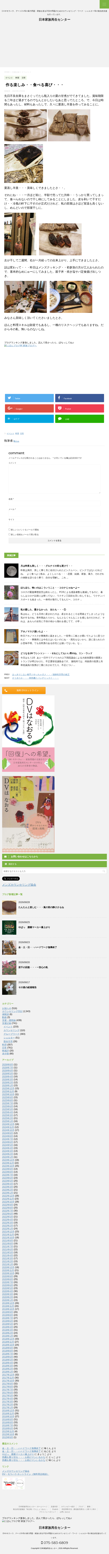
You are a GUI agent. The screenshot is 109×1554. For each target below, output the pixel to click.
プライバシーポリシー (47, 1512)
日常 (22, 433)
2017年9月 (7, 1383)
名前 (11, 499)
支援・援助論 (9, 1020)
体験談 (5, 1014)
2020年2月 (7, 1297)
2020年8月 (7, 1279)
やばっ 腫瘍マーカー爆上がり (34, 927)
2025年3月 (7, 1115)
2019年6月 (7, 1321)
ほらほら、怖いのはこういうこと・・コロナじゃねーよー (50, 587)
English (55, 1509)
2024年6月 (7, 1142)
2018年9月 (7, 1348)
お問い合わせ (65, 1512)
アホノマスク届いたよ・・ (34, 631)
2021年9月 (7, 1240)
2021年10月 (8, 1237)
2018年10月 (8, 1345)
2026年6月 (7, 1070)
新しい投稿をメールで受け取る (25, 534)
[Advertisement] (54, 46)
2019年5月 (7, 1324)
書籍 (88, 1507)
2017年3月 (7, 1401)
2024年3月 (7, 1151)
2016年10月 (8, 1416)
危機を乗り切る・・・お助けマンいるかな (23, 1457)
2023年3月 (7, 1187)
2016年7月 (7, 1425)
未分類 (5, 1053)
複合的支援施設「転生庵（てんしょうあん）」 (31, 1509)
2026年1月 (7, 1085)
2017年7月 (7, 1389)
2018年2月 (7, 1369)
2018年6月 (7, 1357)
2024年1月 (7, 1157)
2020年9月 (7, 1276)
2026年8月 (7, 1064)
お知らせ (6, 1008)
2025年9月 (7, 1097)
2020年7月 (7, 1282)
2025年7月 (7, 1103)
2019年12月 (8, 1303)
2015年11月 (8, 1431)
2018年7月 (7, 1354)
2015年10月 (8, 1434)
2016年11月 (8, 1413)
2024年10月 (8, 1130)
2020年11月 (8, 1270)
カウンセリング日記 (12, 1011)
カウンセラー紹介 (68, 1507)
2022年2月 (7, 1225)
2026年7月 (7, 1067)
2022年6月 (7, 1213)
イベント (10, 433)
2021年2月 (7, 1261)
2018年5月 (7, 1360)
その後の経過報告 (27, 987)
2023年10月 (8, 1166)
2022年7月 (7, 1210)
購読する (12, 864)
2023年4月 (7, 1184)
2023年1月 (7, 1193)
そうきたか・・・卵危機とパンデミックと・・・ (35, 678)
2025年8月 (7, 1100)
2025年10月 (8, 1094)
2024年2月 (7, 1154)
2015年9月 (7, 1437)
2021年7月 (7, 1246)
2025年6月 (7, 1106)
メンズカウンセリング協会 (19, 884)
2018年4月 (7, 1363)
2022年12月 (8, 1196)
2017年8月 (7, 1386)
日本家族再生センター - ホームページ (33, 1507)
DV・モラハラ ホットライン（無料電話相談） (25, 1474)
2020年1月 (7, 1300)
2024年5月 (7, 1145)
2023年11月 (8, 1163)
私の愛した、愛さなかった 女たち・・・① (43, 609)
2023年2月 (7, 1190)
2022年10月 (8, 1202)
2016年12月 (8, 1410)
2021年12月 (8, 1231)
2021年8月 (7, 1243)
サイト (11, 519)
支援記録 (6, 1023)
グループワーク (11, 1034)
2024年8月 (7, 1136)
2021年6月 (7, 1249)
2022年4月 (7, 1219)
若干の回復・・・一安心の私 (33, 967)
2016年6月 (7, 1428)
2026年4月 (7, 1076)
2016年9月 (7, 1419)
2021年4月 (7, 1255)
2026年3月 (7, 1079)
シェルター (9, 1038)
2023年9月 (7, 1169)
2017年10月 (8, 1380)
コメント (12, 463)
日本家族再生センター (54, 19)
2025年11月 (8, 1091)
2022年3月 (7, 1222)
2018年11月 (8, 1342)
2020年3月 (7, 1294)
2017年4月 (7, 1398)
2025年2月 (7, 1118)
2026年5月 (7, 1073)
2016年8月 (7, 1422)
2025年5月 (7, 1109)
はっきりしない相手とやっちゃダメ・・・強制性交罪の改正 (41, 674)
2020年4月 (7, 1291)
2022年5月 (7, 1216)
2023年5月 (7, 1181)
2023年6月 (7, 1178)
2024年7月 (7, 1139)
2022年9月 (7, 1205)
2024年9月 (7, 1133)
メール (12, 509)
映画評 (5, 1050)
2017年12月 (8, 1375)
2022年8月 (7, 1208)
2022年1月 (7, 1228)
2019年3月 (7, 1330)
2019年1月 (7, 1336)
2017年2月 (7, 1404)
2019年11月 (8, 1306)
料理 (17, 433)
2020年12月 (8, 1267)
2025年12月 (8, 1088)
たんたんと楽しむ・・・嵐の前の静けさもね (41, 907)
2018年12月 (8, 1339)
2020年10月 (8, 1273)
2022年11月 (8, 1199)
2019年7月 (7, 1318)
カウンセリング (11, 1030)
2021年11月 (8, 1234)
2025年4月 (7, 1112)
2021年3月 (7, 1258)
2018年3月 (7, 1366)
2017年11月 (8, 1377)
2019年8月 (7, 1315)
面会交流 (8, 1041)
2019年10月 (8, 1309)
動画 (4, 1017)
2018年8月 (7, 1351)
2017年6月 (7, 1392)
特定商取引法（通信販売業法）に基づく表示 (79, 1509)
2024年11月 (8, 1127)
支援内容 (54, 1507)
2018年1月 (7, 1372)
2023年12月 (8, 1160)
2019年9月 (7, 1312)
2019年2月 (7, 1333)
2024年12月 (8, 1124)
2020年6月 (7, 1285)
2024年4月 (7, 1148)
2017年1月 (7, 1407)
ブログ (80, 1507)
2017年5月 (7, 1395)
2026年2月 (7, 1082)
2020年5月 (7, 1288)
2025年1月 (7, 1121)
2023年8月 (7, 1172)
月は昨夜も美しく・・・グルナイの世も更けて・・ (47, 566)
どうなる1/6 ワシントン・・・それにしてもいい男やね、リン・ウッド (56, 653)
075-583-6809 (55, 1543)
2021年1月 (7, 1264)
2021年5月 (7, 1252)
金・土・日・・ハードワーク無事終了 (37, 947)
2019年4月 (7, 1327)
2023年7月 (7, 1175)
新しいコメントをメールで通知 (25, 530)
